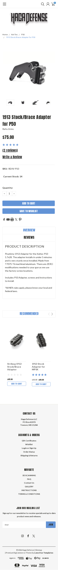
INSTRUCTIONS (29, 490)
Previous (5, 71)
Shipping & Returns (29, 455)
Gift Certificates (29, 440)
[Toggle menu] (4, 6)
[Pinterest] (20, 219)
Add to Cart (16, 383)
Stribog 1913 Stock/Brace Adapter (14, 366)
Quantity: (7, 187)
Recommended (29, 313)
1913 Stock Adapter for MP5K (38, 366)
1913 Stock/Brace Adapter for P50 (20, 37)
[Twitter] (16, 219)
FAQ (29, 479)
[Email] (8, 219)
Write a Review (12, 156)
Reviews (29, 237)
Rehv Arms (8, 129)
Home (5, 35)
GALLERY (29, 486)
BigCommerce (19, 553)
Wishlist (29, 444)
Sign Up (32, 448)
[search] (42, 4)
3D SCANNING (29, 475)
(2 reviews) (10, 150)
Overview (29, 230)
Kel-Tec (14, 35)
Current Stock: (12, 176)
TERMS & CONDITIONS (29, 494)
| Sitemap (38, 550)
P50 (22, 35)
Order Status (29, 452)
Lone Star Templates (43, 553)
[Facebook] (4, 219)
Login (24, 448)
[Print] (12, 219)
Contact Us (29, 483)
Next (52, 71)
